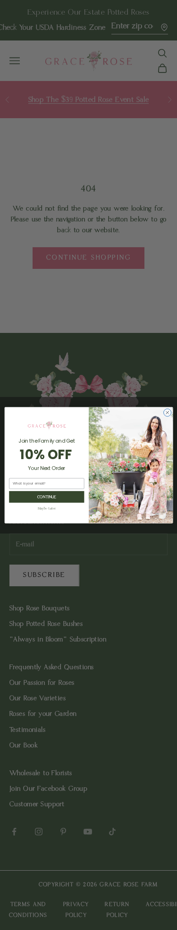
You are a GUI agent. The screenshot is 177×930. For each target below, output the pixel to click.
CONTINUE (46, 496)
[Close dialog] (167, 412)
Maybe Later (46, 508)
